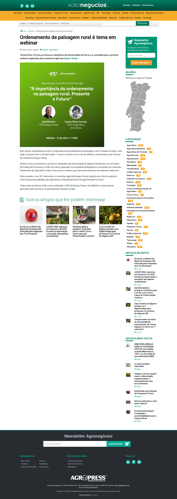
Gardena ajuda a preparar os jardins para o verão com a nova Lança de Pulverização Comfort (83, 231)
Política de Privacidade (28, 467)
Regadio (85, 18)
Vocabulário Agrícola (35, 23)
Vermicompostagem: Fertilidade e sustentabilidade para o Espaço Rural (145, 414)
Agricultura (53, 50)
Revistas (126, 5)
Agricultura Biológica (155, 13)
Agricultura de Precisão (46, 18)
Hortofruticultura (45, 13)
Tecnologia (106, 13)
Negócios (113, 18)
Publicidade (43, 464)
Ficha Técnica (44, 467)
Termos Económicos (52, 23)
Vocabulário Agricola (75, 461)
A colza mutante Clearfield (142, 365)
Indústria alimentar (135, 207)
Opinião (125, 13)
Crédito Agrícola (126, 18)
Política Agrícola (137, 13)
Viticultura (17, 13)
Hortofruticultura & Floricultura (140, 198)
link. (73, 189)
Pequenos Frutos (61, 13)
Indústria (116, 13)
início (24, 31)
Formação (147, 18)
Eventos (137, 18)
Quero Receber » (141, 62)
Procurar (143, 23)
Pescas (130, 230)
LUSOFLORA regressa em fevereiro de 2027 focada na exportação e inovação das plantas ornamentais (57, 231)
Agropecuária (76, 13)
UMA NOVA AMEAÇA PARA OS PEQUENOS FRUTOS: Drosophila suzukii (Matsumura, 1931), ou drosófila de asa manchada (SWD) (144, 350)
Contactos (136, 5)
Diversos (130, 175)
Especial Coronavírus (136, 179)
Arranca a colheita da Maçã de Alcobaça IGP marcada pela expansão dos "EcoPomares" (31, 230)
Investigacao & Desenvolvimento (141, 211)
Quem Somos (148, 5)
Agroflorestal (89, 13)
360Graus (94, 495)
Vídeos (130, 243)
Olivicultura (62, 18)
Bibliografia (65, 23)
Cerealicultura (30, 13)
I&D (98, 13)
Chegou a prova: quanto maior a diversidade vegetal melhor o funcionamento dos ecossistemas (145, 379)
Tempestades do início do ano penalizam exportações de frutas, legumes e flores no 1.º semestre (145, 324)
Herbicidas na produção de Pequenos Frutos (145, 392)
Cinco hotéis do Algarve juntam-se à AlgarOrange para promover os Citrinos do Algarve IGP (109, 231)
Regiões (23, 23)
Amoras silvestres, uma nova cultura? (145, 402)
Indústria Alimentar (99, 18)
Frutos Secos (74, 18)
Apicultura (30, 18)
